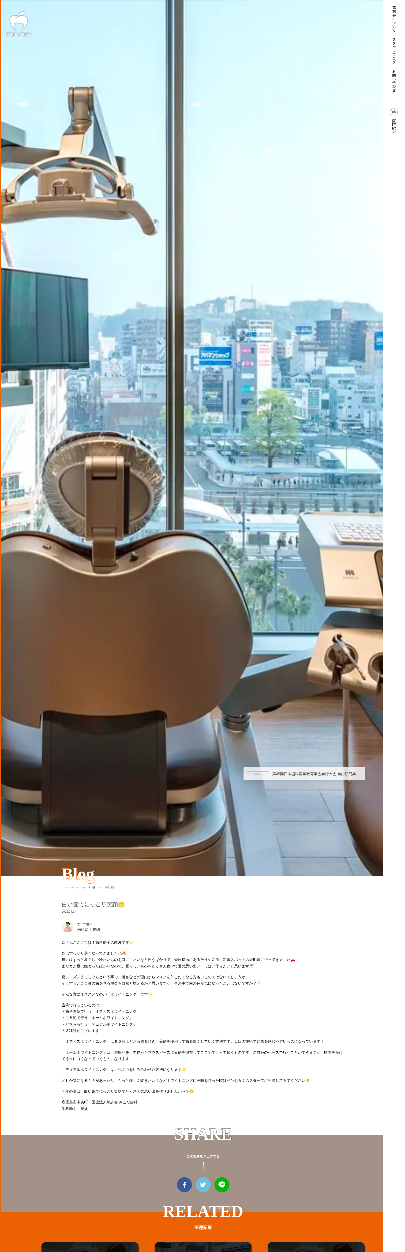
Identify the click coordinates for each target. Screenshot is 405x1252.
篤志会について (394, 19)
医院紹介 (394, 126)
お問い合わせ (394, 80)
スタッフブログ (394, 50)
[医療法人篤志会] (19, 23)
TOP (64, 887)
